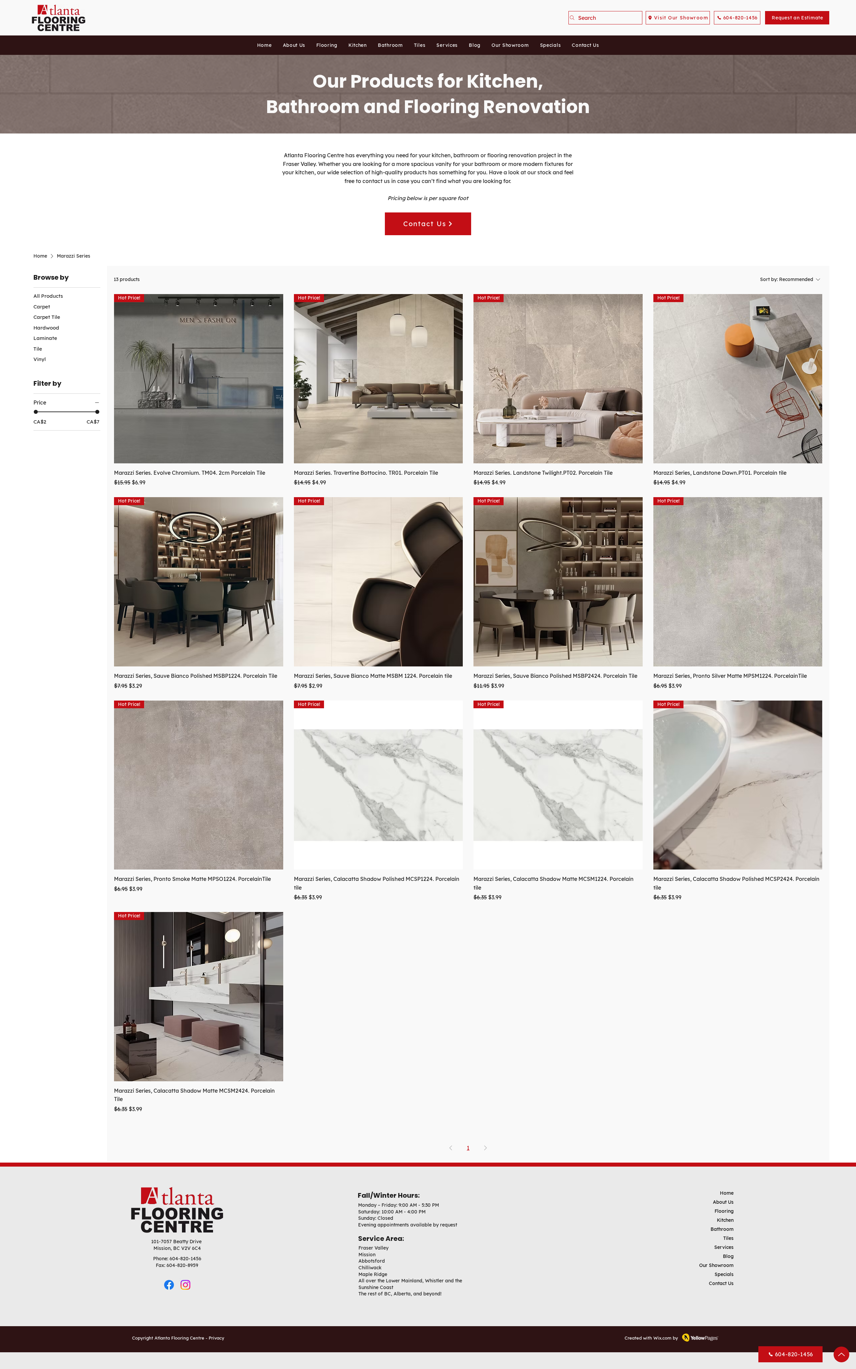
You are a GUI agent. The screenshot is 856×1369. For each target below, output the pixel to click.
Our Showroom (716, 1265)
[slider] (36, 412)
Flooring (724, 1211)
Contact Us (721, 1283)
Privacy (216, 1338)
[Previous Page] (451, 1148)
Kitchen (725, 1220)
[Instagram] (185, 1284)
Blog (728, 1256)
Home (727, 1193)
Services (724, 1247)
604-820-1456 (185, 1259)
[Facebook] (169, 1284)
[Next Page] (485, 1148)
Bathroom (722, 1229)
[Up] (841, 1354)
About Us (723, 1202)
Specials (724, 1274)
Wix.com (662, 1338)
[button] (327, 45)
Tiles (728, 1238)
